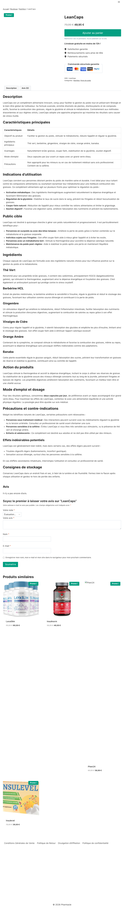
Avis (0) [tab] (25, 88)
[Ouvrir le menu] (119, 2)
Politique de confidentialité (95, 843)
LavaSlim (10, 621)
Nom (6, 534)
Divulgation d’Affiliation (69, 843)
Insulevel (10, 820)
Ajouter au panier (92, 32)
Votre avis (8, 518)
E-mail (7, 546)
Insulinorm (52, 621)
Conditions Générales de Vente (19, 843)
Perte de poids (86, 80)
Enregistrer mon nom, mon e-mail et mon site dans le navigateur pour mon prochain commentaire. (48, 557)
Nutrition (77, 80)
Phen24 (91, 766)
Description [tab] (11, 88)
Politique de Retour (46, 843)
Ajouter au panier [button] (15, 632)
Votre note (9, 510)
